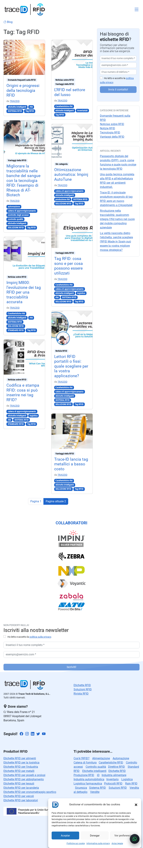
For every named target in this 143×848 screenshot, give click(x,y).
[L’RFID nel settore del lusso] (72, 57)
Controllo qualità (96, 766)
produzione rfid (62, 199)
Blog (9, 22)
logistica (33, 415)
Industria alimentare (114, 775)
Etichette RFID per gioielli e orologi (24, 775)
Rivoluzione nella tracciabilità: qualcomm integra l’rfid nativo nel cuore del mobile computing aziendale (117, 219)
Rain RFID (131, 783)
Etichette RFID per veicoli (18, 796)
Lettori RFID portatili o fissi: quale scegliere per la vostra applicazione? (71, 366)
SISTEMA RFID (15, 111)
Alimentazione (101, 758)
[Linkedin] (32, 734)
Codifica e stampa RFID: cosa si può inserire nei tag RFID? (22, 392)
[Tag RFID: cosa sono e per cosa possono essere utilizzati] (72, 230)
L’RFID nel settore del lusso (69, 92)
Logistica (127, 779)
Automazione (121, 758)
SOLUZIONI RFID (16, 227)
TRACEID (15, 101)
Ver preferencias (124, 835)
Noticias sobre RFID (17, 277)
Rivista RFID (81, 693)
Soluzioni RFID (83, 689)
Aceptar (65, 835)
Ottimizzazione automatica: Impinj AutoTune (71, 174)
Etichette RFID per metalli (18, 771)
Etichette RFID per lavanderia (21, 787)
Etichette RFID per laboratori (20, 800)
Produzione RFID (84, 775)
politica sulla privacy (40, 636)
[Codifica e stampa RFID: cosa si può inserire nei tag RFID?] (24, 357)
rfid (31, 107)
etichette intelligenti (17, 107)
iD (98, 775)
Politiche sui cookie (76, 843)
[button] (136, 804)
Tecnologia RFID (110, 132)
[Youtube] (44, 734)
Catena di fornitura (85, 762)
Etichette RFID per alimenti (19, 758)
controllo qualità (15, 219)
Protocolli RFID (113, 783)
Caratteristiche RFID (111, 762)
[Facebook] (21, 734)
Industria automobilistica (89, 779)
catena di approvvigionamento (22, 211)
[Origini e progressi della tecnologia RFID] (24, 57)
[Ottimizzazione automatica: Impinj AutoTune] (72, 141)
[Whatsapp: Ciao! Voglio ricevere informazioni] (135, 839)
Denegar (95, 835)
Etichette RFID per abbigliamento (23, 779)
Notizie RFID (61, 351)
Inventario (112, 779)
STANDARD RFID (16, 330)
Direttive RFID (116, 766)
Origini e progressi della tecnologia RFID (22, 90)
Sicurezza (81, 787)
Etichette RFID (117, 771)
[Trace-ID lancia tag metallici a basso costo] (72, 430)
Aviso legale (117, 843)
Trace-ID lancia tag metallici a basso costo (71, 464)
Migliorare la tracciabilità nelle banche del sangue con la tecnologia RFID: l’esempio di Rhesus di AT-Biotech (23, 180)
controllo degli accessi (18, 215)
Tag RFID (29, 111)
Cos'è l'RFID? (81, 758)
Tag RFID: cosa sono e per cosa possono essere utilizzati (68, 265)
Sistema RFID (97, 787)
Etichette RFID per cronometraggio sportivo (29, 792)
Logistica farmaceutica (88, 783)
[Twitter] (38, 734)
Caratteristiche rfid (16, 313)
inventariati (82, 110)
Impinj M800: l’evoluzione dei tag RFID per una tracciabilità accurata (23, 292)
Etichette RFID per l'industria (20, 766)
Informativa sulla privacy (98, 843)
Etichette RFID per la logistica (21, 762)
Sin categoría (61, 164)
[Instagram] (27, 734)
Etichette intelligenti (94, 771)
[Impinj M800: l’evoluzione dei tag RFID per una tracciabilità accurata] (24, 254)
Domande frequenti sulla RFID (22, 80)
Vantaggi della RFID (17, 160)
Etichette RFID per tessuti (18, 783)
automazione (14, 206)
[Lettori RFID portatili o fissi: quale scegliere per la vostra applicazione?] (72, 328)
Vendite (94, 792)
